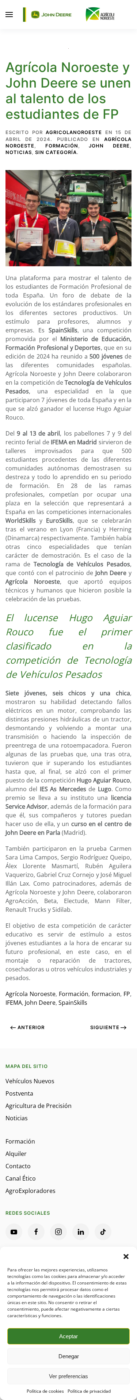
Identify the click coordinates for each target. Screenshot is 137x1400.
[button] (126, 1255)
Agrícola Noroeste (30, 994)
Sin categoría (56, 152)
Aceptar (68, 1336)
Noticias (18, 152)
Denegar (68, 1356)
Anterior (31, 1027)
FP (126, 994)
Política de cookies (45, 1391)
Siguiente (104, 1027)
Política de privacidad (89, 1391)
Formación (61, 146)
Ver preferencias (68, 1376)
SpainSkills (72, 1003)
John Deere (109, 146)
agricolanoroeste (74, 132)
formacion (106, 994)
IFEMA (13, 1003)
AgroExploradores (30, 1191)
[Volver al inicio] (68, 14)
